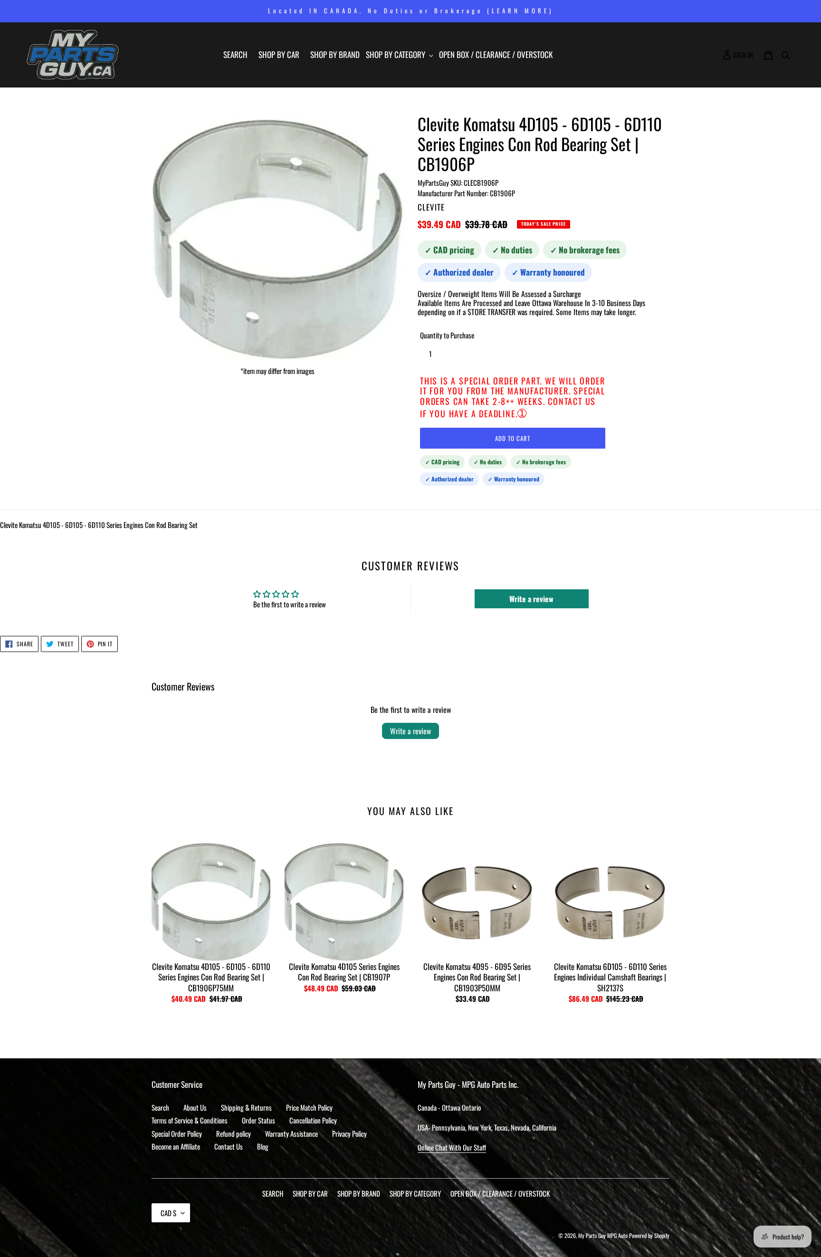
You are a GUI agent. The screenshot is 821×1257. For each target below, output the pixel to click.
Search (160, 1107)
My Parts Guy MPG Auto (603, 1235)
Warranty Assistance (291, 1133)
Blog (262, 1146)
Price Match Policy (309, 1107)
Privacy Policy (349, 1133)
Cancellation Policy (313, 1120)
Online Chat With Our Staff (452, 1147)
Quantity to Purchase (447, 335)
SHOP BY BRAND (358, 1193)
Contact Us (228, 1146)
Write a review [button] (531, 599)
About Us (195, 1107)
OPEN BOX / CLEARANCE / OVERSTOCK (500, 1193)
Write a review (410, 731)
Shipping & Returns (246, 1107)
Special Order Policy (177, 1133)
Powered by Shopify (649, 1235)
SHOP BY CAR (310, 1193)
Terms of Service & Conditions (190, 1120)
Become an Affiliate (176, 1146)
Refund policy (233, 1133)
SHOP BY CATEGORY (415, 1193)
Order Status (258, 1120)
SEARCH (272, 1193)
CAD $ (168, 1213)
